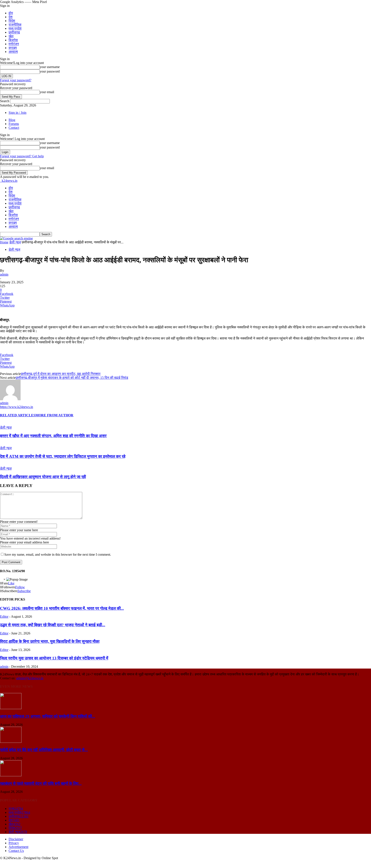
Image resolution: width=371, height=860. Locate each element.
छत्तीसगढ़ (14, 32)
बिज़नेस (13, 40)
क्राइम (13, 48)
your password (50, 71)
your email (47, 92)
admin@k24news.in (29, 678)
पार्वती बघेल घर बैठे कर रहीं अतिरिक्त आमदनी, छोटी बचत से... (44, 750)
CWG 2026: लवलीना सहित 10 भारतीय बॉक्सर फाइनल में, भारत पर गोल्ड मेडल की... (62, 608)
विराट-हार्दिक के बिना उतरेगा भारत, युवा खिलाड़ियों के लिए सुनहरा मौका (49, 641)
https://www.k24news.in (16, 407)
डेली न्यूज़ (15, 242)
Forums (14, 124)
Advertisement (18, 847)
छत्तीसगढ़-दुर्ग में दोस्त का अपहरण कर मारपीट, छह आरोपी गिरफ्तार (60, 374)
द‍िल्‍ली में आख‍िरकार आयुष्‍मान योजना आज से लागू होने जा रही (43, 477)
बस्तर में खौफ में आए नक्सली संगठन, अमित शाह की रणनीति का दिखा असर (53, 436)
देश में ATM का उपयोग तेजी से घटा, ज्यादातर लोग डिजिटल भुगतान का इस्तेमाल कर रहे (62, 456)
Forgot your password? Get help (22, 156)
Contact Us (16, 850)
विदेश (12, 21)
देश (10, 17)
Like (11, 583)
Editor (4, 616)
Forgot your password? (15, 80)
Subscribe (24, 591)
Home (4, 242)
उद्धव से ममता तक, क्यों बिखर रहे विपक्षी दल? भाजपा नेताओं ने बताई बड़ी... (52, 625)
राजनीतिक (15, 24)
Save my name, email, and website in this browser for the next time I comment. (57, 554)
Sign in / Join (17, 112)
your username (50, 67)
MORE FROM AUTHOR (54, 415)
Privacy (14, 843)
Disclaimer (16, 839)
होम (11, 13)
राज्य (16, 808)
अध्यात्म (13, 51)
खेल (11, 36)
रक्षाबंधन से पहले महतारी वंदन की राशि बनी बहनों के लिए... (41, 783)
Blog (12, 120)
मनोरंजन (14, 44)
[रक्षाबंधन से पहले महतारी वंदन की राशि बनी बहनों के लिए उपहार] (10, 775)
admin (4, 274)
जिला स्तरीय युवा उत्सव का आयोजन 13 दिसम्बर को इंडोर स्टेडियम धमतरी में (54, 658)
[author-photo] (10, 399)
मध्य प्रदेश (15, 28)
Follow (20, 587)
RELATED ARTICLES (17, 415)
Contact (14, 127)
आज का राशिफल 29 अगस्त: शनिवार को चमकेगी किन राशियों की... (47, 716)
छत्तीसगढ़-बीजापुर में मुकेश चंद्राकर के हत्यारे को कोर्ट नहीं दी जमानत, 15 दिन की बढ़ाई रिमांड (72, 377)
